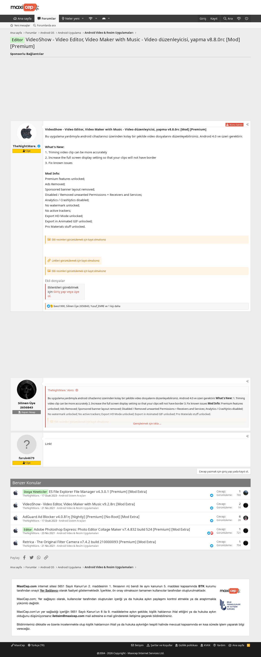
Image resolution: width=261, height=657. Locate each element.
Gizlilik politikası (188, 645)
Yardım (221, 645)
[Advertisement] (130, 87)
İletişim (139, 645)
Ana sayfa (24, 18)
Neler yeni (72, 18)
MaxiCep (19, 645)
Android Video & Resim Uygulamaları (78, 508)
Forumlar (49, 18)
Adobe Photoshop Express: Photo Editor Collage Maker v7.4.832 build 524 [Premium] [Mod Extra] (112, 529)
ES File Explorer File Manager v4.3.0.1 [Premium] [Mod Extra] (98, 491)
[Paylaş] (247, 124)
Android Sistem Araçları (72, 495)
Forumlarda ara (46, 25)
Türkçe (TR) (37, 645)
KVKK (207, 645)
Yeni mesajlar (22, 25)
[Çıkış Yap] (247, 18)
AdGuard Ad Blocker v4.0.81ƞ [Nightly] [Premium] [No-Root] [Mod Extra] (81, 516)
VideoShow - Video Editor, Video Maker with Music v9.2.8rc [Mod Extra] (79, 504)
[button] (83, 18)
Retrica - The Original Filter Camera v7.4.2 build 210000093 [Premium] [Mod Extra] (89, 541)
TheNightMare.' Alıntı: (61, 390)
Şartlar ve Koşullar (162, 645)
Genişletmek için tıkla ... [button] (147, 423)
